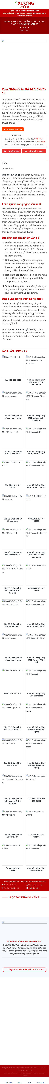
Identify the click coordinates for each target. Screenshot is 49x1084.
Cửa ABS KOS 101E (12, 380)
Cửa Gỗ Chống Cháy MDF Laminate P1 (36, 452)
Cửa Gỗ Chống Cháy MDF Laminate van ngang (36, 729)
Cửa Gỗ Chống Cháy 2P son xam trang (13, 416)
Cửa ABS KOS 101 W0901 (12, 486)
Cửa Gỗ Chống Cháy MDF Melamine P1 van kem (36, 417)
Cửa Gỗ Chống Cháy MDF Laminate (36, 694)
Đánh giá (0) (7, 168)
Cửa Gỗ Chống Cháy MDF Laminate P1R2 (36, 486)
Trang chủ (10, 21)
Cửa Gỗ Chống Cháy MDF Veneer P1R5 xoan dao (36, 554)
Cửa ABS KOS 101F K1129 (36, 520)
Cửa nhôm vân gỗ (29, 24)
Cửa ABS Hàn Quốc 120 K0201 (36, 800)
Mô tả (4, 163)
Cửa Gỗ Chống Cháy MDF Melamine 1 (13, 553)
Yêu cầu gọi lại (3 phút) (11, 888)
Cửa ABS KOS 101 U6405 (12, 869)
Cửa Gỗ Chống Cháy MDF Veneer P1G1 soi (36, 660)
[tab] (24, 163)
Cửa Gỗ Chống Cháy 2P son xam (13, 520)
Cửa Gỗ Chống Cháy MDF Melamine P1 (13, 452)
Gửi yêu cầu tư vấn (9, 885)
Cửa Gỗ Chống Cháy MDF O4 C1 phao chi (13, 728)
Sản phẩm (24, 21)
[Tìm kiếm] (46, 4)
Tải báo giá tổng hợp (35, 885)
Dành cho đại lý (33, 888)
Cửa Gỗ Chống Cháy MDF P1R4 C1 (13, 764)
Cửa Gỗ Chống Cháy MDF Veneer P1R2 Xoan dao (36, 382)
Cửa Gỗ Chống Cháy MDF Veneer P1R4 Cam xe (13, 590)
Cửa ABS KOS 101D (12, 693)
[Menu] (3, 4)
